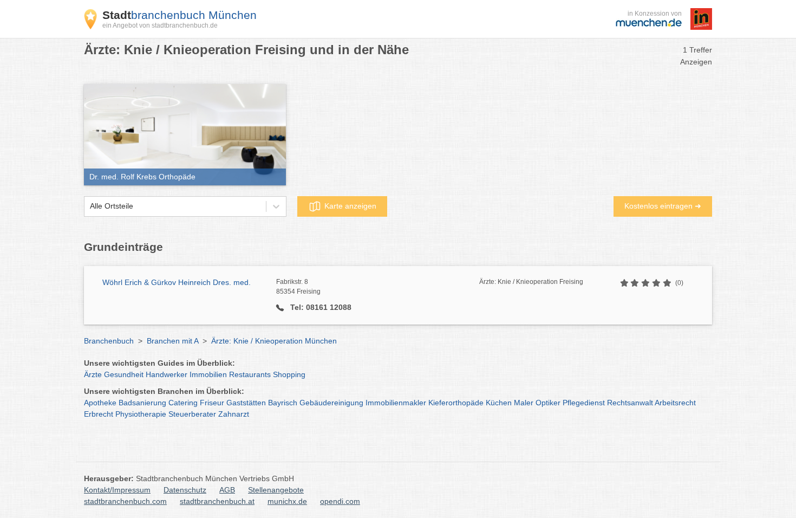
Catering (183, 402)
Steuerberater (192, 414)
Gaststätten (246, 402)
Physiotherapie (140, 414)
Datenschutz (185, 489)
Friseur (212, 402)
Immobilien (208, 374)
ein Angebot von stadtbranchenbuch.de (160, 25)
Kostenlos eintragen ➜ (662, 206)
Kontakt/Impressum (117, 489)
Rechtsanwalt (630, 402)
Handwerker (166, 374)
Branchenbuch (109, 340)
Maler (523, 402)
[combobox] (90, 206)
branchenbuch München (179, 15)
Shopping (289, 374)
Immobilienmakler (396, 402)
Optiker (548, 402)
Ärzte (93, 374)
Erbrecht (98, 414)
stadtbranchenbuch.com (125, 501)
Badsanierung (142, 402)
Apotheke (100, 402)
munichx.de (287, 501)
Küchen (499, 402)
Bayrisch (282, 402)
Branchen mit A (172, 340)
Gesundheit (123, 374)
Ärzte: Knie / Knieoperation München (274, 340)
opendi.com (340, 501)
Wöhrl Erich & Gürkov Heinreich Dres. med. (176, 282)
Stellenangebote (276, 489)
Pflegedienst (584, 402)
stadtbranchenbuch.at (217, 501)
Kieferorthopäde (456, 402)
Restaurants (250, 374)
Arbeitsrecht (675, 402)
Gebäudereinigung (331, 402)
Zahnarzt (233, 414)
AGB (227, 489)
